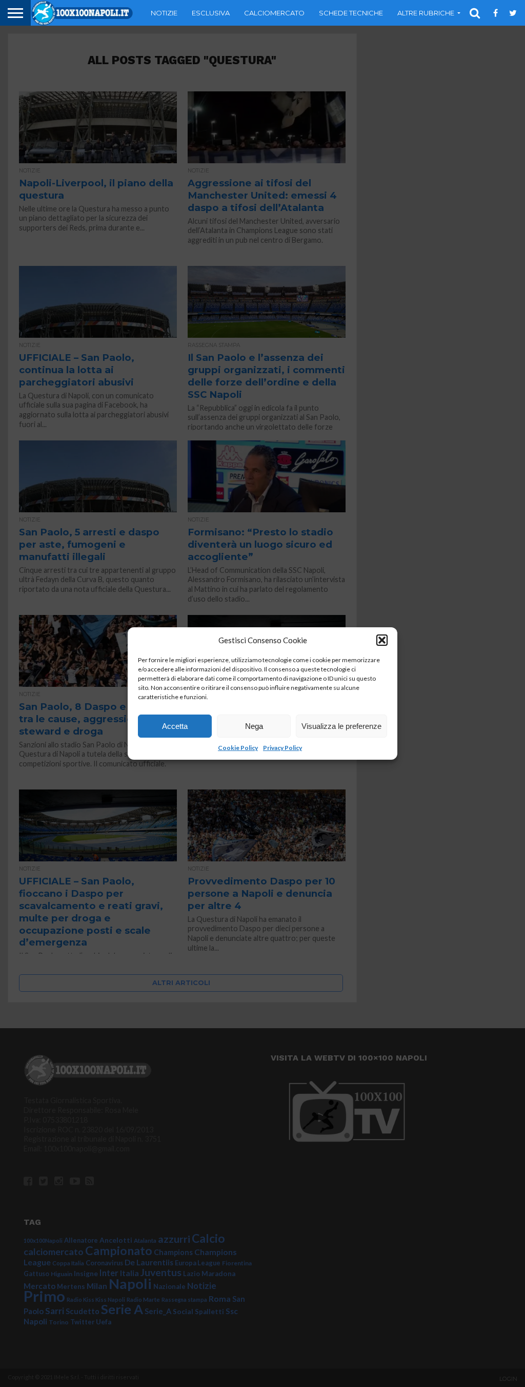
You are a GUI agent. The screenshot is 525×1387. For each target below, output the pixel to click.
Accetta (175, 726)
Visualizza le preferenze (341, 726)
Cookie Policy (238, 748)
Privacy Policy (282, 748)
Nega (254, 726)
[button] (382, 640)
